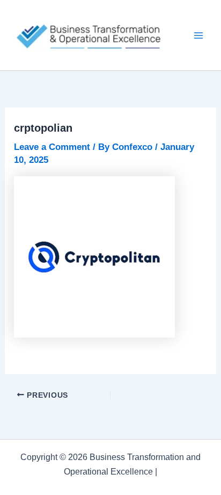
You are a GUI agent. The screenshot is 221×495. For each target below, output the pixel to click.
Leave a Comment (52, 147)
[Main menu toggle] (198, 35)
